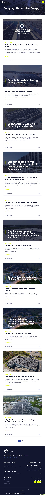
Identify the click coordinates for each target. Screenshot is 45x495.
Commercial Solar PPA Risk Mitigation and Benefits (22, 202)
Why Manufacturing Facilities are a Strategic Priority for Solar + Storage (20, 420)
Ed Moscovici (9, 61)
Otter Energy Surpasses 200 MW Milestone (19, 376)
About (24, 489)
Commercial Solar (7, 479)
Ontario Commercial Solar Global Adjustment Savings (20, 289)
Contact (21, 490)
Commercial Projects (34, 489)
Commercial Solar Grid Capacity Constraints (20, 134)
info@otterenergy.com (11, 457)
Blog (28, 489)
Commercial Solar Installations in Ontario (18, 333)
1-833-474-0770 (37, 480)
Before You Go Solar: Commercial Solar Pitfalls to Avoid (21, 45)
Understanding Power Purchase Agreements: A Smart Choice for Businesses (21, 178)
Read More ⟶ (8, 56)
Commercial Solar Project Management (18, 245)
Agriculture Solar (7, 481)
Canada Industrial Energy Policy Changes (18, 91)
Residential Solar (7, 483)
